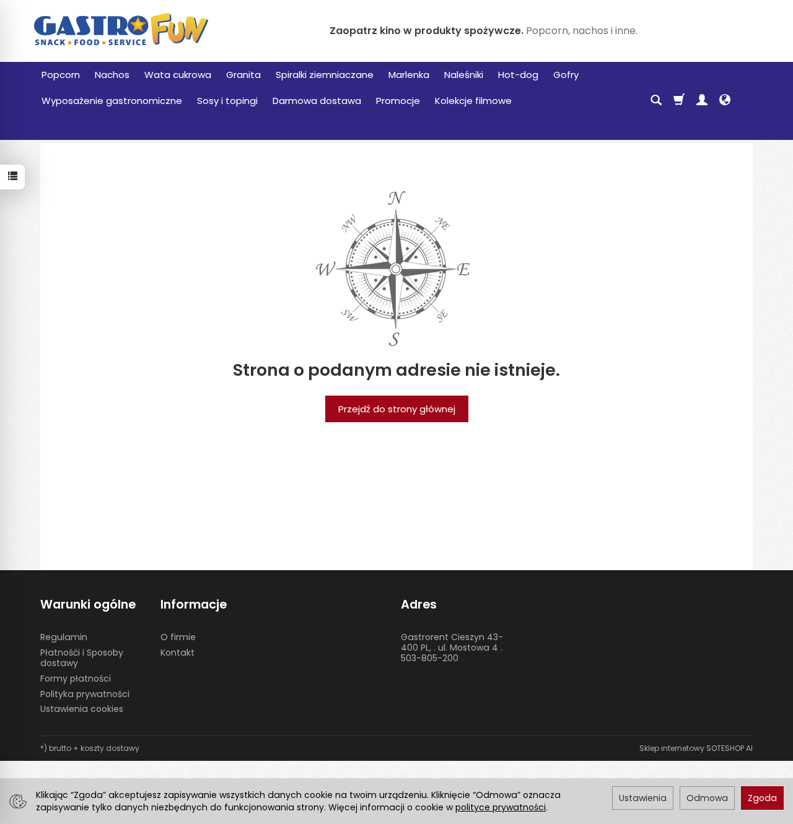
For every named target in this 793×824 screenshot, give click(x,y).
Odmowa (707, 798)
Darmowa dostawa (317, 100)
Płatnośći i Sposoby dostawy (81, 657)
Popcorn (61, 74)
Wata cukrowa (177, 74)
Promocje (398, 100)
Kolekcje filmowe (473, 100)
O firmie (178, 637)
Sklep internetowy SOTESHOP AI (696, 748)
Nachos (112, 74)
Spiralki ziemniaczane (325, 74)
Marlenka (408, 74)
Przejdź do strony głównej (396, 408)
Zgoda (762, 798)
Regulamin (63, 637)
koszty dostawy (110, 748)
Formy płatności (75, 678)
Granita (243, 74)
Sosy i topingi (227, 100)
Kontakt (177, 652)
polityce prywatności (500, 807)
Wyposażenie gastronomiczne (112, 100)
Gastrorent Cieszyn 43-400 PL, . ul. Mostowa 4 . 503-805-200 (452, 647)
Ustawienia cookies (81, 709)
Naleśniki (463, 74)
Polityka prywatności (84, 694)
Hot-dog (518, 74)
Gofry (566, 74)
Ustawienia (643, 798)
